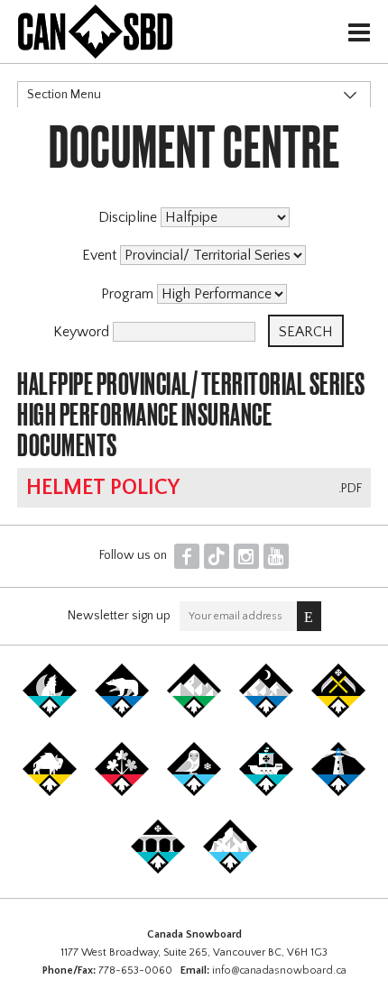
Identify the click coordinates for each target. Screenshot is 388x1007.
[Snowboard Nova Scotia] (338, 792)
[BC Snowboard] (194, 714)
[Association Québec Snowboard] (194, 792)
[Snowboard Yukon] (50, 714)
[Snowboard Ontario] (122, 792)
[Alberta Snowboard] (266, 714)
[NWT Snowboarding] (122, 714)
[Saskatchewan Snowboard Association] (338, 714)
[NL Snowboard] (230, 870)
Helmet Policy (103, 487)
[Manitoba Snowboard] (50, 792)
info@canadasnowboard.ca (279, 970)
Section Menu (64, 94)
